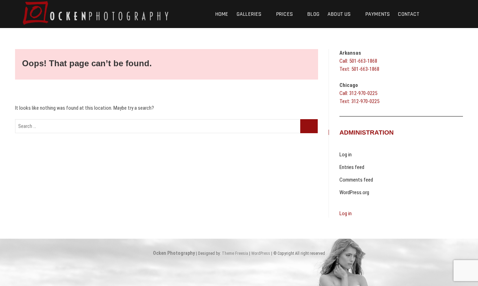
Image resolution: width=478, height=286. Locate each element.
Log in (345, 154)
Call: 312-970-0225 (358, 93)
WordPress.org (354, 192)
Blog (313, 14)
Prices (284, 14)
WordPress (260, 253)
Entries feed (351, 167)
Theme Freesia (235, 253)
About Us (339, 14)
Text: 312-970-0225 (359, 101)
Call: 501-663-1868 (358, 61)
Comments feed (356, 180)
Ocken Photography (174, 253)
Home (222, 14)
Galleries (249, 14)
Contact (408, 14)
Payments (377, 14)
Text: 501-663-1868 (359, 69)
